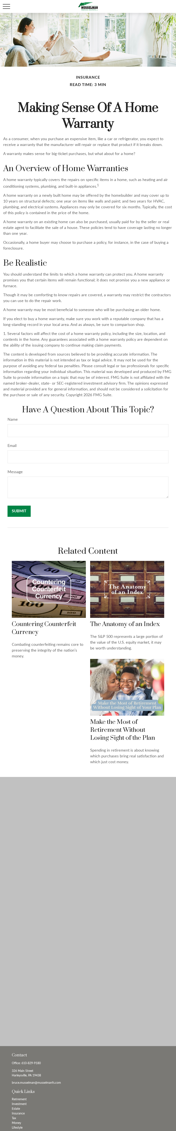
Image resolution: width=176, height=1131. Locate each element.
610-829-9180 (31, 1063)
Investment (19, 1104)
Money (16, 1123)
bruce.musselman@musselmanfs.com (36, 1082)
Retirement (19, 1099)
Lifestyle (17, 1127)
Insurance (18, 1113)
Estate (16, 1108)
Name (13, 420)
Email (12, 446)
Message (15, 472)
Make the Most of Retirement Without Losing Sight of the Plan (122, 730)
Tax (14, 1118)
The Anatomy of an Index (125, 624)
